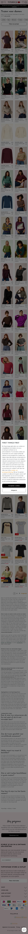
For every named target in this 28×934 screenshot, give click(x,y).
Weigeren (14, 490)
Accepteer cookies (14, 485)
